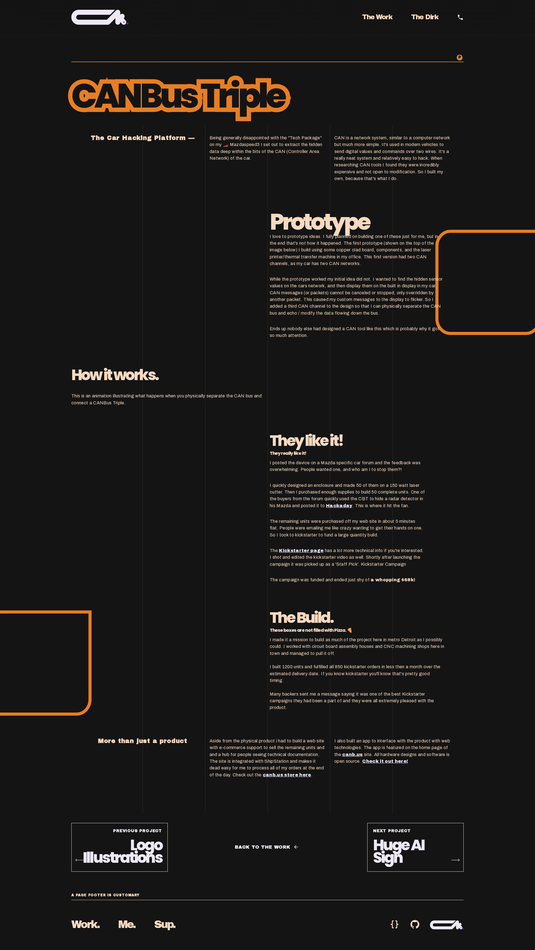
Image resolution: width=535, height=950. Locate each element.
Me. (126, 924)
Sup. (164, 924)
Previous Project (137, 831)
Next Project (392, 831)
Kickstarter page (301, 550)
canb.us (352, 754)
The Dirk (424, 17)
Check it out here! (385, 761)
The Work (377, 17)
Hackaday (339, 505)
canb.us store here (287, 774)
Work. (85, 924)
